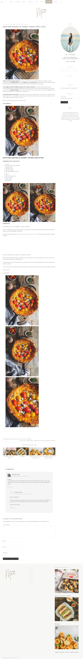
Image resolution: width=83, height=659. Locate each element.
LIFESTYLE (31, 574)
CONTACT (31, 582)
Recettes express (23, 24)
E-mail (5, 546)
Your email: (63, 96)
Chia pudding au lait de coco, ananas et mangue (49, 457)
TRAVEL (31, 578)
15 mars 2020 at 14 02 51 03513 (20, 476)
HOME (30, 567)
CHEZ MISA (41, 12)
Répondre (10, 487)
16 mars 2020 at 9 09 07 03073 (22, 494)
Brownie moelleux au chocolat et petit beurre (17, 439)
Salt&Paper (18, 657)
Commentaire (6, 524)
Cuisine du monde (7, 24)
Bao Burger (57, 624)
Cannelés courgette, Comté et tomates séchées (35, 457)
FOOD (30, 576)
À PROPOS (31, 570)
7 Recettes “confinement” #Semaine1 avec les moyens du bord (37, 440)
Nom (4, 541)
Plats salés (16, 24)
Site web (5, 552)
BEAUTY (31, 572)
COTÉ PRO (31, 580)
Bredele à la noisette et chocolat (9, 457)
